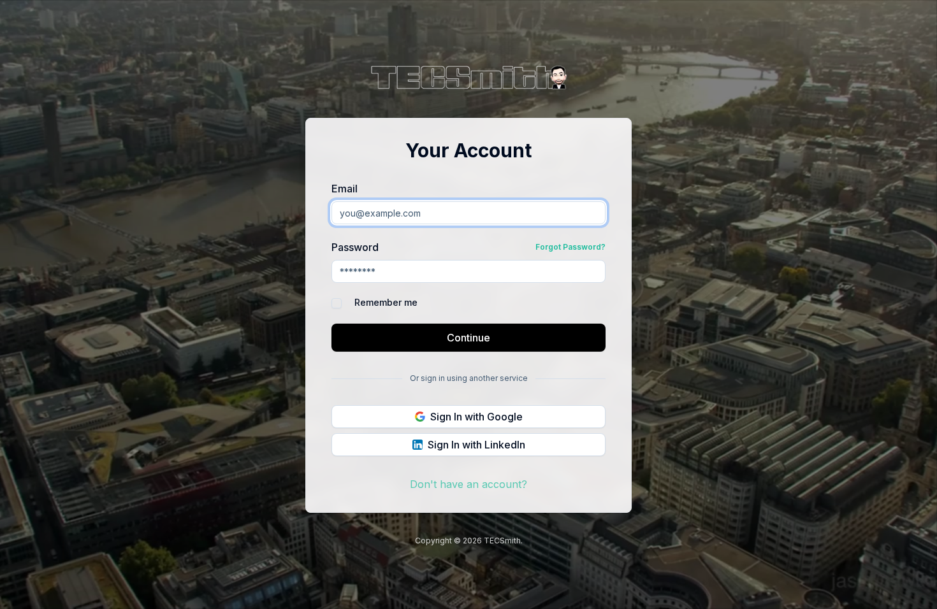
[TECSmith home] (468, 79)
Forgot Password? (570, 247)
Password (355, 247)
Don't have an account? (468, 484)
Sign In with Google (476, 416)
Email (344, 188)
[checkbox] (336, 303)
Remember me (386, 302)
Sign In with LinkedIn (476, 444)
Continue (468, 337)
